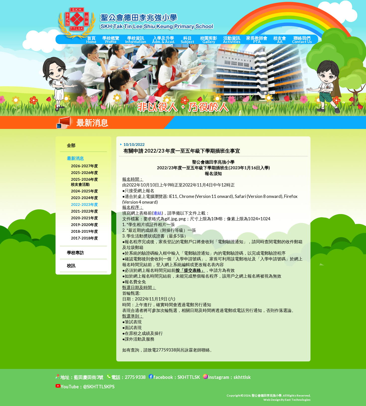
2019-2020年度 (84, 224)
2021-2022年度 (84, 211)
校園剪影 (208, 39)
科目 (187, 39)
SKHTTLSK (189, 377)
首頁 (91, 39)
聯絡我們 (302, 39)
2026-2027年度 (84, 166)
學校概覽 (110, 39)
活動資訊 (231, 39)
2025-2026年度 (84, 172)
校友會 (279, 39)
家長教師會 (256, 39)
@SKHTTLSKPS (99, 386)
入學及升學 (163, 39)
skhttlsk (242, 377)
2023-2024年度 (84, 197)
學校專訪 (75, 252)
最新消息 (75, 158)
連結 (157, 213)
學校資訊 (135, 39)
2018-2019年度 (84, 231)
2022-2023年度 (84, 204)
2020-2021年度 (84, 218)
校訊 (71, 265)
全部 (71, 145)
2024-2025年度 (84, 191)
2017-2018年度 (84, 238)
